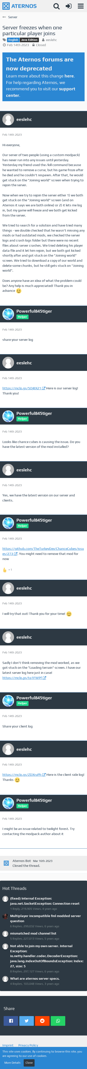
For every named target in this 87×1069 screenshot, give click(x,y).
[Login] (68, 6)
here (69, 75)
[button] (81, 6)
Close (29, 1062)
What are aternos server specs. (35, 978)
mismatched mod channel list (33, 933)
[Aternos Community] (19, 6)
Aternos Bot (22, 861)
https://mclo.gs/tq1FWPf (22, 678)
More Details (12, 1062)
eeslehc (51, 40)
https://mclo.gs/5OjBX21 (21, 388)
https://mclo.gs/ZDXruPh (21, 775)
